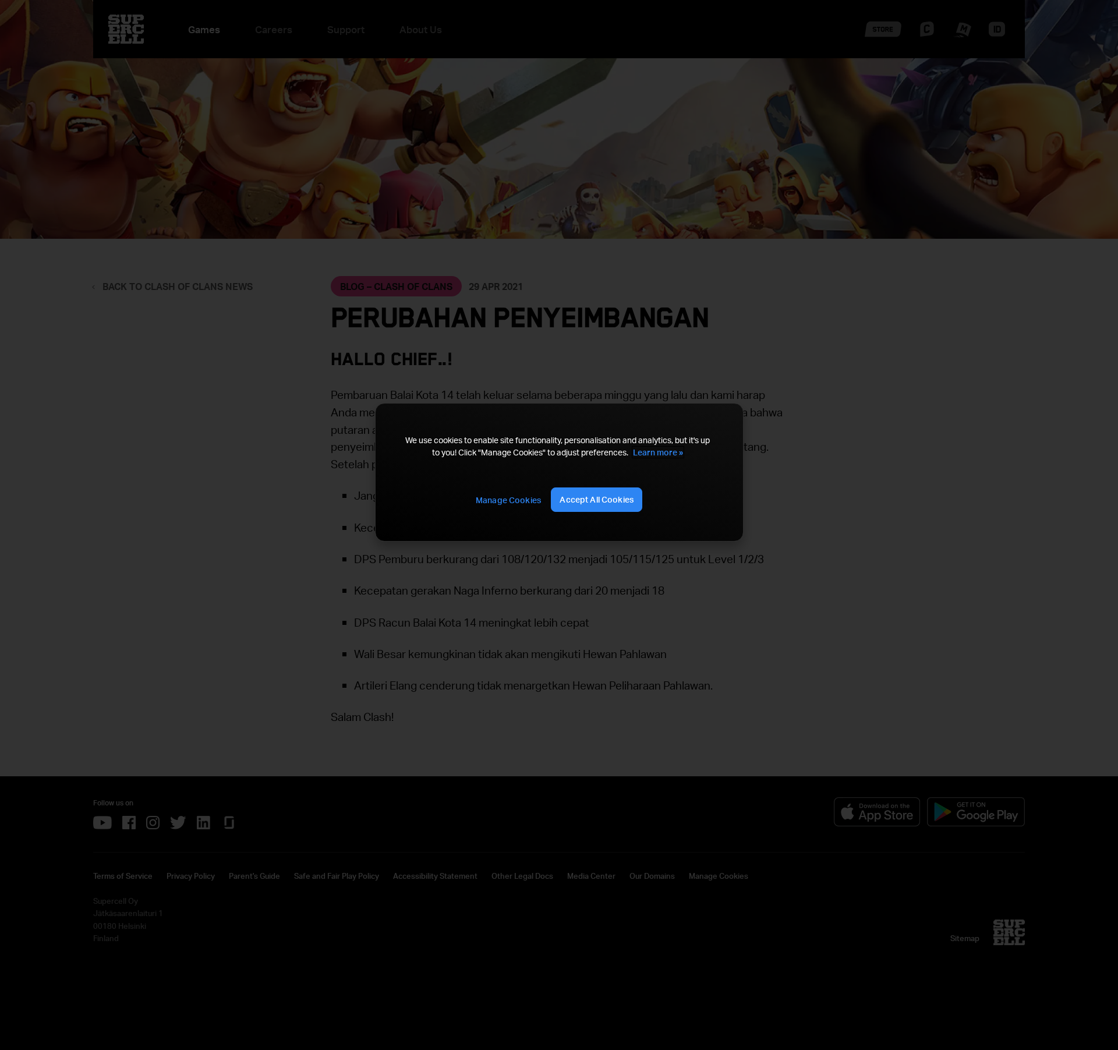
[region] (559, 472)
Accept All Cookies (597, 499)
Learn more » (658, 452)
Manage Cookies (508, 500)
